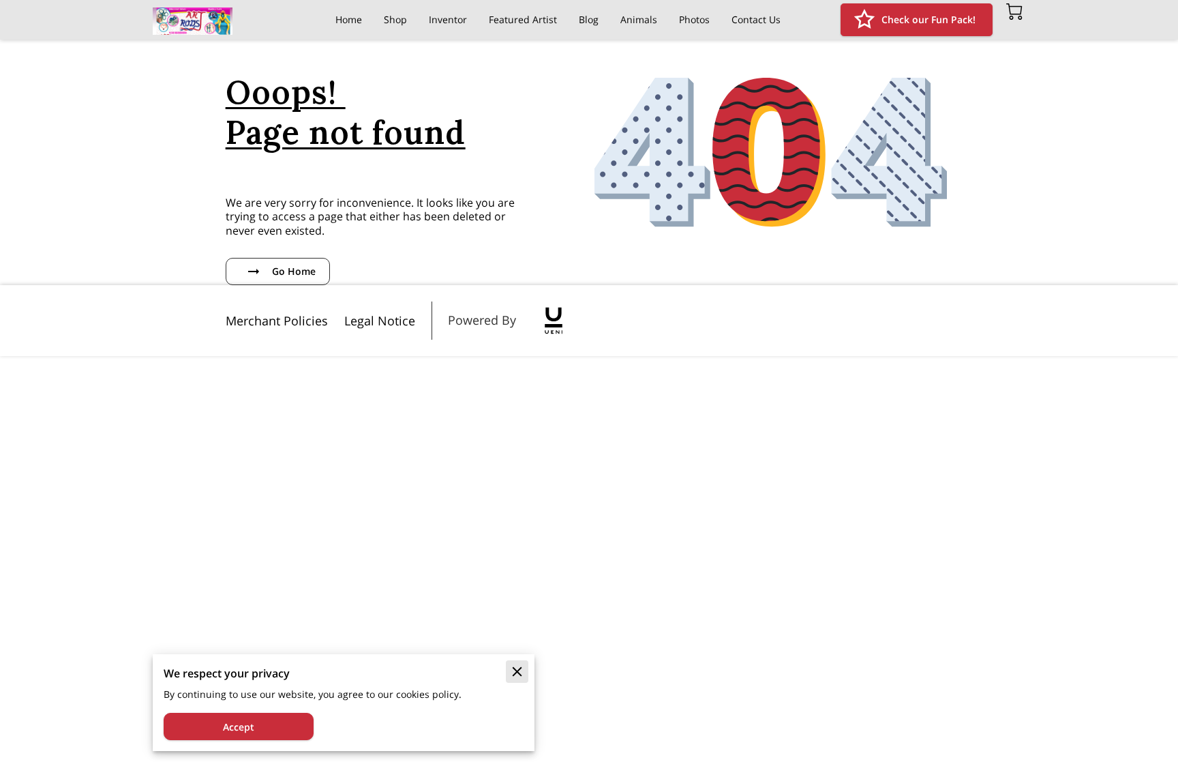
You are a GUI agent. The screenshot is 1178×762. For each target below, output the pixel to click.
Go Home (294, 271)
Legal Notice (379, 320)
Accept (238, 726)
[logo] (553, 320)
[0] (1014, 11)
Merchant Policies (277, 320)
